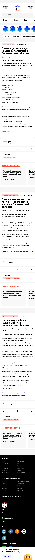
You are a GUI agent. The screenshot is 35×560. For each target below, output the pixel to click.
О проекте (5, 512)
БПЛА (25, 20)
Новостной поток (11, 165)
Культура (5, 463)
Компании (21, 468)
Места (20, 488)
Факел (16, 20)
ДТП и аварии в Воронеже (10, 195)
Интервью (5, 468)
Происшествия (6, 470)
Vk (10, 531)
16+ (3, 509)
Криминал (21, 466)
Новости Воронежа (8, 44)
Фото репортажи (23, 481)
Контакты (4, 514)
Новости (5, 20)
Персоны (20, 490)
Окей (6, 556)
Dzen (23, 531)
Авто (3, 486)
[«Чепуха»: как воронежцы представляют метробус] (27, 29)
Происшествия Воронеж (10, 316)
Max (4, 531)
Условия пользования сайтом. (10, 498)
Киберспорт (21, 486)
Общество (5, 466)
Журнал (4, 488)
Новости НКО (22, 472)
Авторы (20, 470)
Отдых (4, 490)
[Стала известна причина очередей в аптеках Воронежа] (5, 29)
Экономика (5, 472)
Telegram (4, 538)
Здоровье (21, 484)
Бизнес (4, 484)
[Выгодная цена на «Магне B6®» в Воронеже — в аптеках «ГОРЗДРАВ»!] (12, 29)
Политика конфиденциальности (11, 496)
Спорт (20, 463)
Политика (21, 461)
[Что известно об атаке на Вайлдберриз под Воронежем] (19, 29)
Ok (17, 531)
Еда (3, 481)
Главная (6, 36)
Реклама (4, 511)
